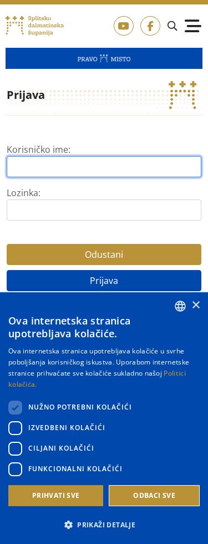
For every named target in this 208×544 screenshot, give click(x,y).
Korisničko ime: (38, 149)
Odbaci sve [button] (154, 495)
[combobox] (180, 306)
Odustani (104, 254)
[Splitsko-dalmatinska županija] (35, 26)
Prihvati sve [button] (56, 495)
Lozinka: (23, 193)
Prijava (104, 281)
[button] (104, 524)
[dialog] (104, 418)
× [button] (195, 305)
